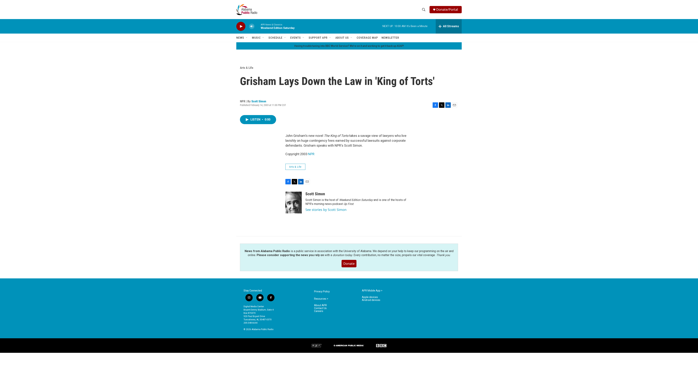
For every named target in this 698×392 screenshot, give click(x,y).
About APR (320, 305)
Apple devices (370, 297)
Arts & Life (246, 68)
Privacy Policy (322, 291)
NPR (311, 154)
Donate (349, 263)
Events (295, 37)
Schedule (275, 37)
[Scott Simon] (293, 202)
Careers (318, 311)
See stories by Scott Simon (325, 209)
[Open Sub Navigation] (246, 37)
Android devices (371, 300)
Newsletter (390, 37)
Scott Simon (258, 101)
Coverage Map (367, 37)
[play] (241, 26)
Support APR (318, 37)
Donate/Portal (447, 9)
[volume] (252, 26)
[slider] (257, 26)
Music (256, 37)
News (240, 37)
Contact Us (320, 308)
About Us (342, 37)
